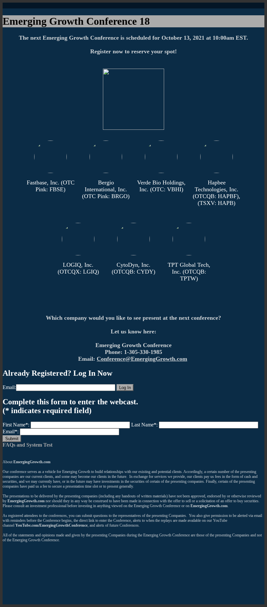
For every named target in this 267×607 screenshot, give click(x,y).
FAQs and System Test (27, 445)
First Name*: (16, 424)
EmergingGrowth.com (31, 462)
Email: (9, 387)
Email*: (11, 431)
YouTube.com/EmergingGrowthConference (51, 525)
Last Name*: (144, 424)
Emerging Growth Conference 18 (76, 21)
